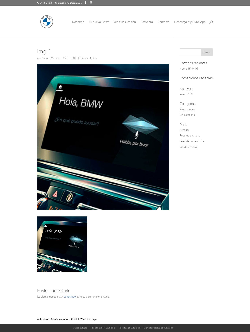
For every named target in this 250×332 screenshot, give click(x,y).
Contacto (163, 22)
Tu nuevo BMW (99, 22)
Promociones (187, 109)
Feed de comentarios (192, 141)
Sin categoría (187, 114)
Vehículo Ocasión (124, 22)
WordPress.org (188, 147)
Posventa (147, 22)
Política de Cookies (129, 327)
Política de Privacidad (102, 327)
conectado (70, 296)
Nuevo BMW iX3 (189, 68)
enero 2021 (186, 94)
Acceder (184, 130)
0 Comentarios (88, 58)
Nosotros (78, 22)
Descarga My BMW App (190, 22)
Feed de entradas (190, 135)
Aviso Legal (80, 327)
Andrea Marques (51, 58)
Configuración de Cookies (158, 327)
